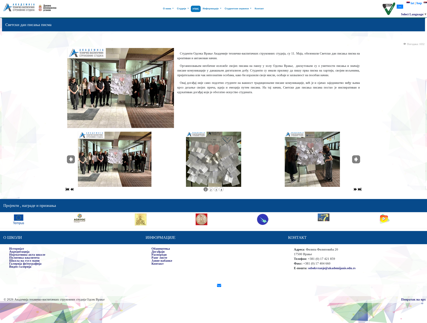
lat (412, 3)
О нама (167, 8)
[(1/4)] (115, 159)
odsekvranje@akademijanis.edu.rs (331, 268)
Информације (211, 8)
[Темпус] (18, 219)
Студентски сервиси (237, 8)
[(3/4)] (312, 159)
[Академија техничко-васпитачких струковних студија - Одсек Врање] (18, 9)
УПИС (195, 9)
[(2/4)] (213, 159)
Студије (182, 8)
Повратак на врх (413, 299)
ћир (420, 3)
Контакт (259, 8)
